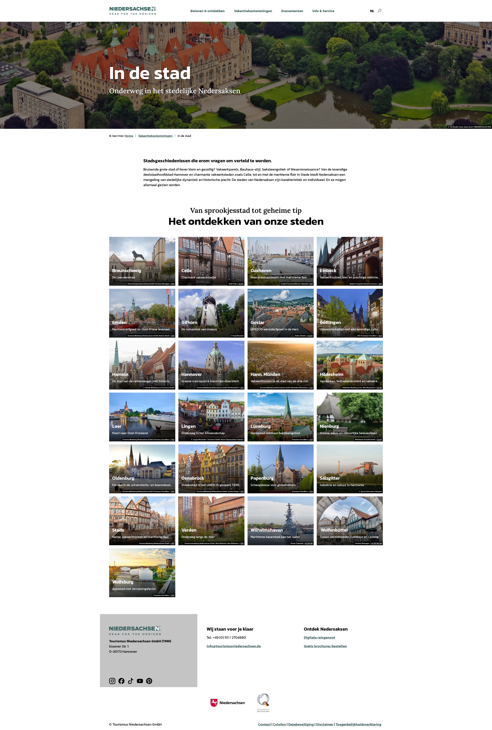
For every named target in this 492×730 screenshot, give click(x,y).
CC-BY (241, 284)
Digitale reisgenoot (319, 637)
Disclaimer (324, 724)
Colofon (279, 724)
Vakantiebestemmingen (253, 10)
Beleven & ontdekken (207, 10)
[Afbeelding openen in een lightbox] (135, 630)
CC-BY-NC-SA (376, 543)
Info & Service (323, 10)
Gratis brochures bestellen (325, 646)
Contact (264, 724)
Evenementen (292, 10)
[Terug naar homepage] (132, 11)
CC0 (172, 284)
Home (129, 135)
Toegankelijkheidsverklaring (358, 724)
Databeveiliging (301, 724)
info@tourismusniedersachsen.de (234, 646)
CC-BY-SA (309, 543)
